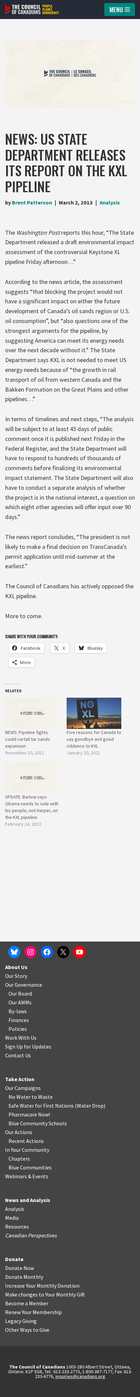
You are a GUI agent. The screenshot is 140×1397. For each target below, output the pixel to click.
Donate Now (19, 1268)
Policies (17, 1028)
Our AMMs (20, 1002)
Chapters (19, 1158)
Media (12, 1217)
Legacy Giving (21, 1321)
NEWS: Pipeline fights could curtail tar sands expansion (27, 739)
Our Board (20, 993)
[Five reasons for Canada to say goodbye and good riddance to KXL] (94, 713)
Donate (14, 1259)
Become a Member (26, 1303)
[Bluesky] (14, 952)
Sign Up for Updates (28, 1046)
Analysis (110, 202)
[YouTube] (79, 952)
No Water (20, 1096)
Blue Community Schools (37, 1123)
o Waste (43, 1096)
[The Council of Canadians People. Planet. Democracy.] (32, 9)
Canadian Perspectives (31, 1235)
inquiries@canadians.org (80, 1376)
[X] (63, 952)
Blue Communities (30, 1167)
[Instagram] (30, 952)
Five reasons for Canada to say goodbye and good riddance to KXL (94, 739)
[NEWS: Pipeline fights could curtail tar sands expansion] (32, 713)
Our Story (16, 975)
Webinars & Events (26, 1176)
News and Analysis (27, 1200)
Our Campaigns (23, 1088)
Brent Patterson (32, 202)
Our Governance (23, 984)
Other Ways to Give (27, 1329)
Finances (18, 1020)
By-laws (17, 1011)
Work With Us (20, 1037)
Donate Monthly (24, 1276)
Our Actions (18, 1132)
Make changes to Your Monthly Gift (45, 1294)
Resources (17, 1226)
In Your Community (27, 1149)
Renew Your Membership (33, 1312)
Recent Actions (26, 1141)
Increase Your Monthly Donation (42, 1285)
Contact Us (18, 1055)
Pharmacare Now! (29, 1114)
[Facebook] (47, 952)
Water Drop (90, 1105)
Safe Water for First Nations (41, 1105)
